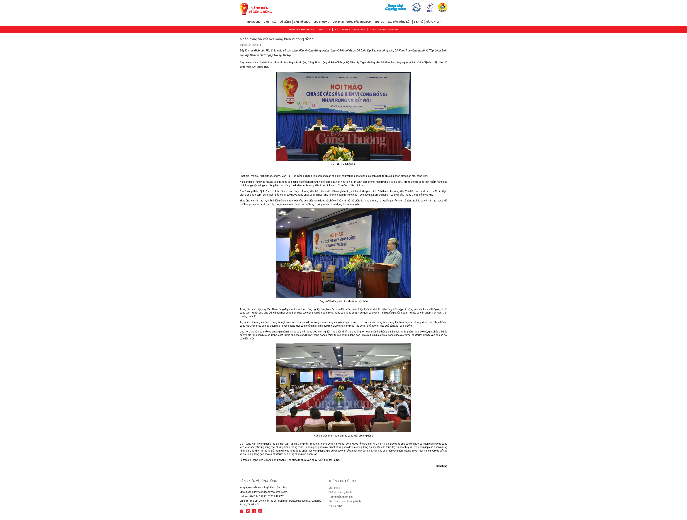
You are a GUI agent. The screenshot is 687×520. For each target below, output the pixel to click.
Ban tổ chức (302, 21)
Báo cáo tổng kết (399, 21)
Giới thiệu (270, 21)
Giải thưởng (321, 21)
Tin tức (379, 21)
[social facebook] (254, 511)
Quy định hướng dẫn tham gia (352, 21)
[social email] (241, 511)
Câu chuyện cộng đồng (350, 29)
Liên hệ (418, 21)
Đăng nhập (433, 21)
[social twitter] (248, 511)
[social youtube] (260, 511)
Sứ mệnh (285, 21)
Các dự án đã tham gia (384, 29)
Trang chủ (253, 21)
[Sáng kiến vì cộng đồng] (256, 8)
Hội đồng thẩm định (301, 29)
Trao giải (325, 29)
